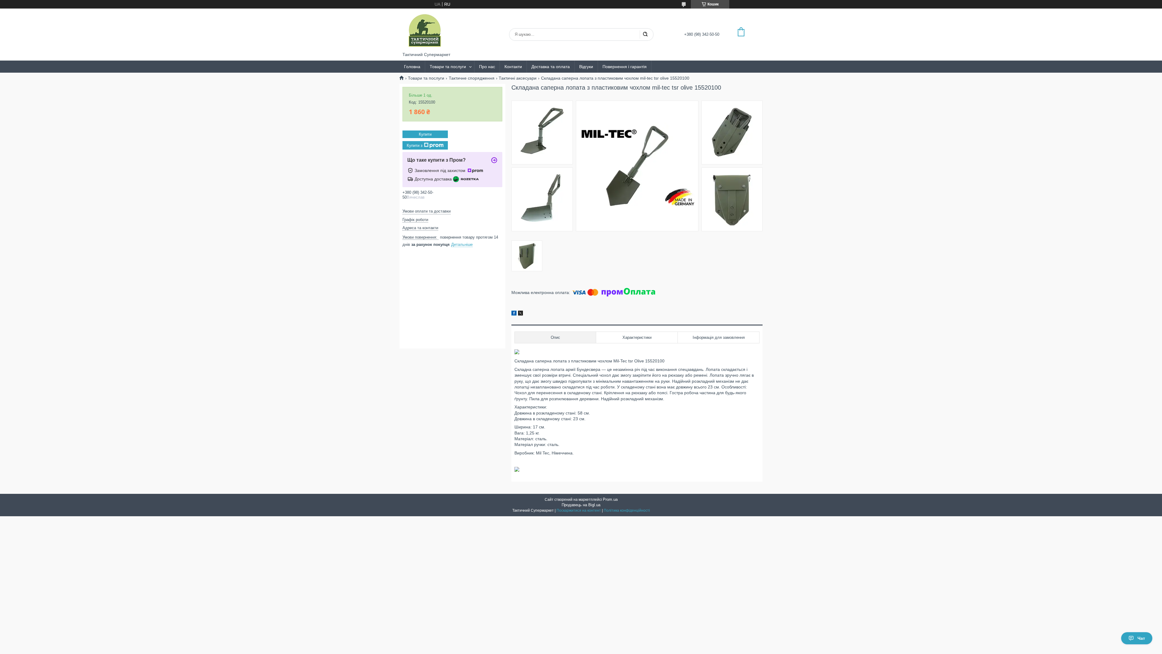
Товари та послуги (448, 66)
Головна (412, 66)
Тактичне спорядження (471, 78)
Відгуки (586, 66)
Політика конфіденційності (627, 510)
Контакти (513, 66)
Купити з (414, 145)
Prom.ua (610, 499)
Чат (1141, 638)
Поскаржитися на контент (578, 510)
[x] (520, 314)
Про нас (487, 66)
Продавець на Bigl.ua (581, 505)
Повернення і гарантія (624, 66)
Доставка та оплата (550, 66)
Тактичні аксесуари (518, 78)
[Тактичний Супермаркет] (424, 30)
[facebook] (514, 314)
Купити (425, 134)
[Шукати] (645, 34)
